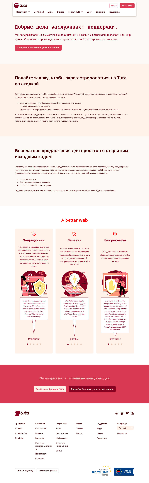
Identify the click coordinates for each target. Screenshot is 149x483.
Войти (114, 5)
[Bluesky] (127, 414)
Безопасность (62, 433)
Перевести (122, 433)
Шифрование (62, 438)
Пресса (100, 433)
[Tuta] (20, 5)
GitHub (59, 450)
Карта (58, 428)
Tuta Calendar (21, 433)
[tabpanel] (34, 291)
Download (39, 11)
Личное (79, 428)
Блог (89, 11)
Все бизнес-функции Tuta (50, 388)
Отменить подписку (25, 471)
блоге (112, 190)
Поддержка (114, 11)
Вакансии (100, 11)
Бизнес (60, 11)
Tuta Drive (19, 438)
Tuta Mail (19, 428)
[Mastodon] (122, 414)
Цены (50, 11)
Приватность (41, 454)
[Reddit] (117, 414)
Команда (39, 433)
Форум (100, 428)
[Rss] (132, 414)
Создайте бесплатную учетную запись (38, 47)
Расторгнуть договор (48, 471)
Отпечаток (39, 458)
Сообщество (40, 428)
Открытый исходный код (62, 444)
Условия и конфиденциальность (43, 446)
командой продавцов (85, 94)
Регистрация (127, 5)
